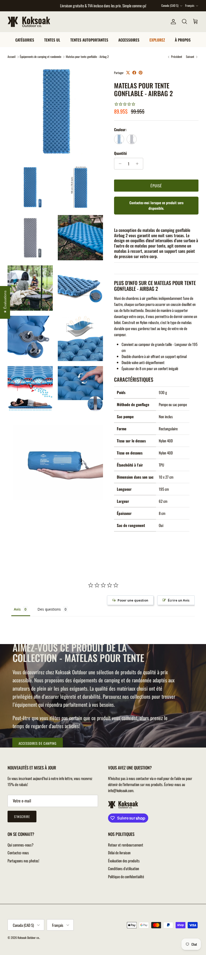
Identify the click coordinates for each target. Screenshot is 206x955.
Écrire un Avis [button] (178, 600)
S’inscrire (22, 816)
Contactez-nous (18, 852)
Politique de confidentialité (126, 876)
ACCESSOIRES (128, 40)
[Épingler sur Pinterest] (140, 73)
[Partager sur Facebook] (134, 73)
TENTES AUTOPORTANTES (89, 40)
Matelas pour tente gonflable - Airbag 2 (87, 57)
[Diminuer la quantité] (118, 163)
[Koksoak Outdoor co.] (29, 21)
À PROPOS (183, 40)
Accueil (12, 57)
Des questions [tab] (49, 609)
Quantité (120, 153)
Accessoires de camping (38, 743)
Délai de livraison (119, 852)
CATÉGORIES (24, 40)
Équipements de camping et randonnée (40, 57)
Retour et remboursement (125, 844)
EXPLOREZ (157, 40)
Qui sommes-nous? (20, 844)
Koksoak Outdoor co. (28, 937)
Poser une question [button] (133, 600)
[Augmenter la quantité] (138, 163)
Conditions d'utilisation (123, 868)
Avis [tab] (17, 609)
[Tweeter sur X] (128, 73)
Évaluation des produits (124, 860)
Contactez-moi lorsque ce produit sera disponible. (156, 205)
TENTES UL (52, 40)
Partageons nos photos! (23, 860)
